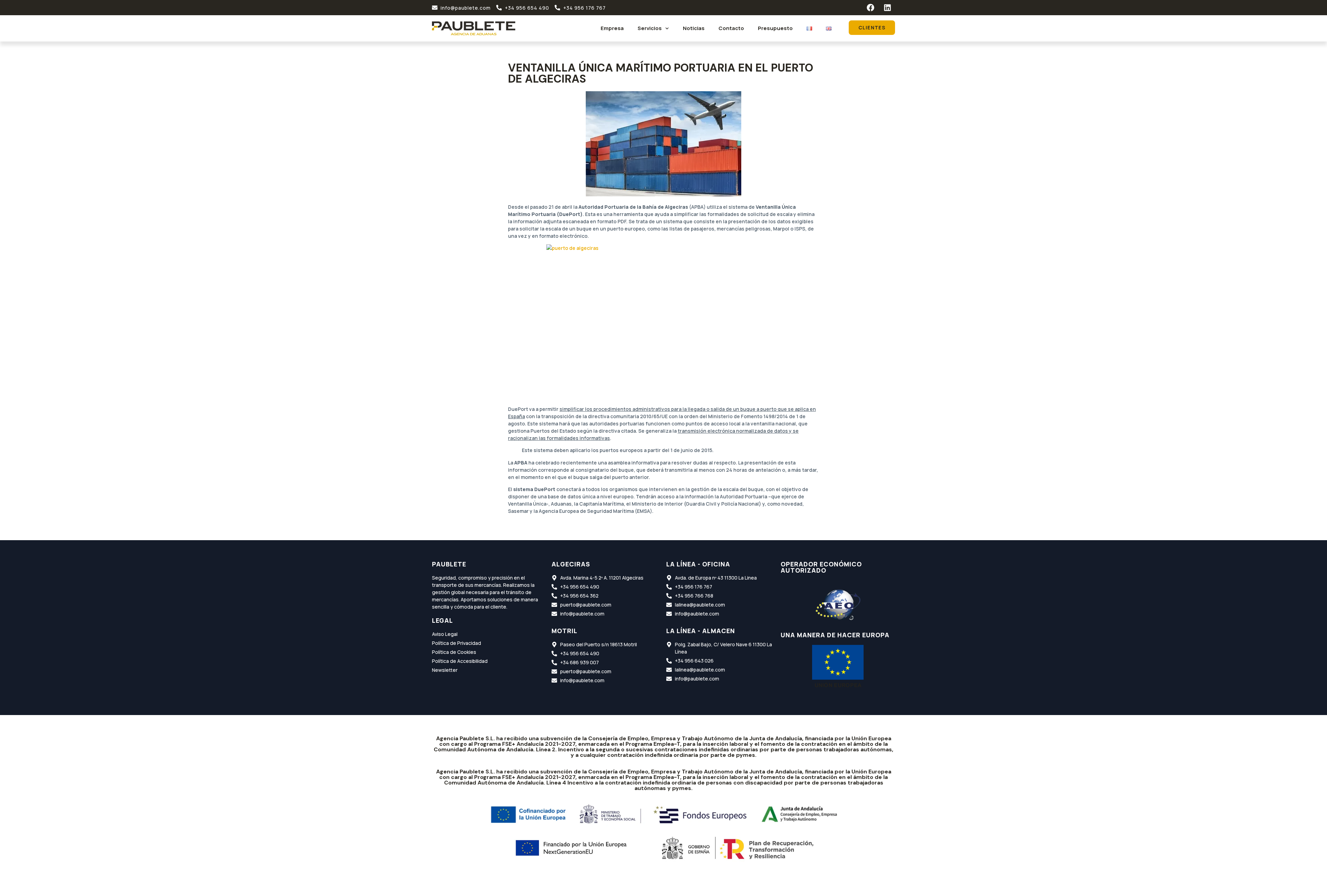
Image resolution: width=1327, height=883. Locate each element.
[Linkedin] (887, 7)
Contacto (731, 28)
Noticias (694, 28)
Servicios (650, 28)
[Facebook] (870, 7)
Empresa (612, 28)
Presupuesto (775, 28)
